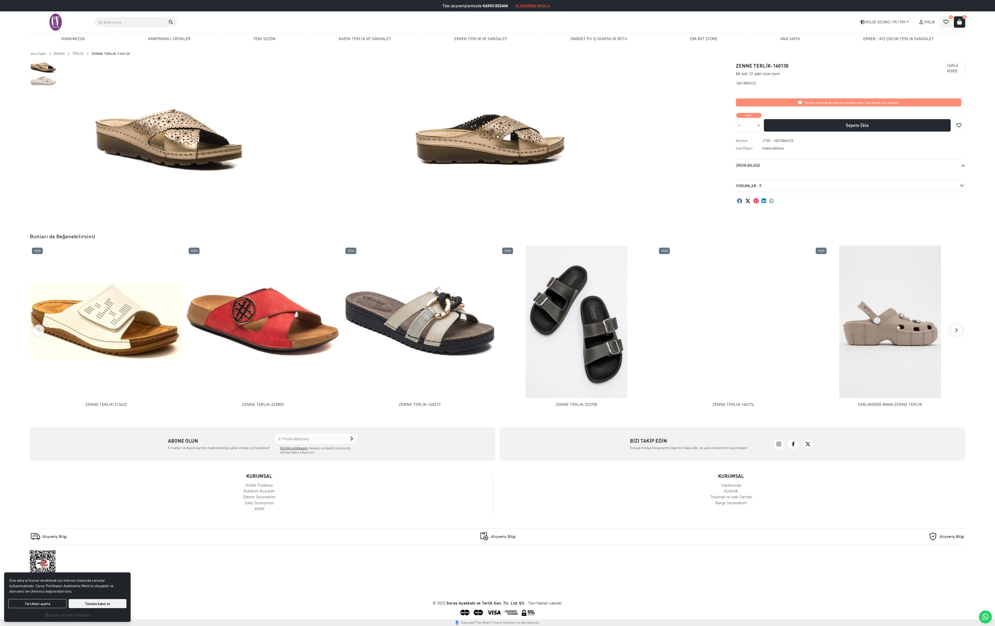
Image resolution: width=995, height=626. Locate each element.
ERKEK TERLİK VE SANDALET (480, 38)
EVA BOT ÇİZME (703, 38)
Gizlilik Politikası (259, 485)
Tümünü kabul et (97, 603)
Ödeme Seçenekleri (259, 496)
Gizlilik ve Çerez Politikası (69, 615)
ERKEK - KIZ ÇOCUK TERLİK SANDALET (898, 38)
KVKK (259, 508)
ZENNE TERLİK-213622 (106, 404)
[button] (171, 22)
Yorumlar (748, 185)
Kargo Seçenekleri (731, 502)
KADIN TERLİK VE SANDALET (365, 38)
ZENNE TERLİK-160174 (733, 404)
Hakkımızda (731, 485)
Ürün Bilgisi (748, 165)
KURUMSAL (259, 476)
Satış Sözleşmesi (259, 502)
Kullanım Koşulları (259, 490)
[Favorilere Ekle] (959, 125)
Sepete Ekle (857, 125)
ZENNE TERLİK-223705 (576, 404)
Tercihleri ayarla (37, 603)
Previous (38, 330)
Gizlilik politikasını (294, 448)
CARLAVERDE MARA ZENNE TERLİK (890, 404)
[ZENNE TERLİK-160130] (170, 139)
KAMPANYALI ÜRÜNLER (169, 38)
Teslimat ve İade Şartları (731, 496)
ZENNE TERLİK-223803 (263, 404)
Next (956, 330)
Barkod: (742, 140)
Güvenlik (731, 490)
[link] (779, 444)
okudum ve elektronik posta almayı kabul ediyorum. (315, 450)
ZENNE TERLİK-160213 (419, 404)
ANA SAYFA (790, 38)
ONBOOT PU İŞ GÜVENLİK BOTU (599, 38)
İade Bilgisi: (744, 148)
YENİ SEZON (265, 38)
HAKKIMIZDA (73, 38)
